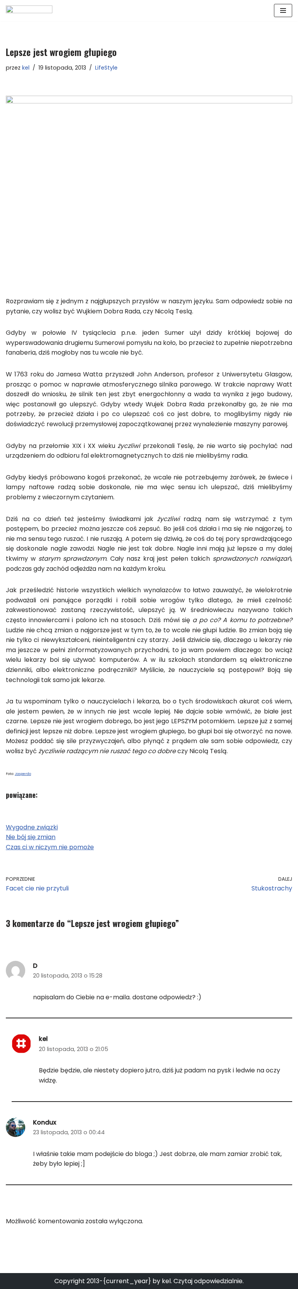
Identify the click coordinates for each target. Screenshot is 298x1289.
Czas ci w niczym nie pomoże (50, 847)
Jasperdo (23, 773)
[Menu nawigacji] (283, 10)
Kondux (44, 1122)
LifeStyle (106, 68)
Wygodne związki (32, 827)
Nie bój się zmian (30, 837)
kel (25, 68)
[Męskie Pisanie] (29, 10)
